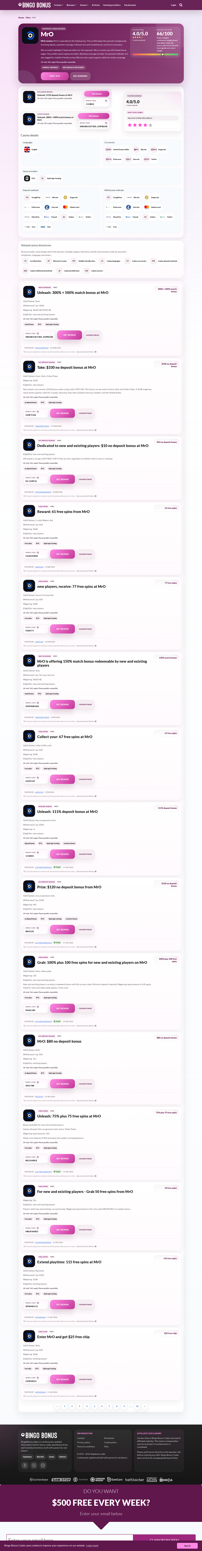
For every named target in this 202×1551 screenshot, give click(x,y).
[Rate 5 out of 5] (150, 125)
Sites (28, 17)
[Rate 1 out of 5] (129, 125)
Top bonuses (130, 5)
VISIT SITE (54, 76)
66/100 (165, 33)
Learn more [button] (92, 1545)
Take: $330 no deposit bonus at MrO (66, 367)
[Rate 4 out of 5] (145, 125)
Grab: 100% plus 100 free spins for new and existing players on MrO (92, 963)
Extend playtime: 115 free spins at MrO (69, 1262)
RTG (39, 324)
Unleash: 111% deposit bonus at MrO (54, 95)
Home (21, 17)
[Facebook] (25, 1465)
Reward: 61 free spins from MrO (63, 512)
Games (51, 1457)
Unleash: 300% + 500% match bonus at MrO (72, 293)
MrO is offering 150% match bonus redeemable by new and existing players (92, 663)
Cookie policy (110, 1442)
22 (137, 1406)
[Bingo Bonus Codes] (34, 5)
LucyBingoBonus (43, 867)
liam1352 (39, 567)
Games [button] (83, 5)
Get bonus (97, 93)
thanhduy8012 (42, 426)
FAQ (106, 1446)
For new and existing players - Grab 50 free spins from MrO (85, 1192)
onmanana (40, 1317)
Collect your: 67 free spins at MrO (64, 737)
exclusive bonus (69, 843)
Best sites (40, 1457)
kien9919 (39, 1096)
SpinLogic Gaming (52, 324)
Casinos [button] (57, 5)
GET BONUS (69, 335)
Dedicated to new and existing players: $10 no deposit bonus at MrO (92, 446)
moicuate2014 (42, 348)
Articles (96, 5)
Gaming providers (112, 5)
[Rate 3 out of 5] (140, 125)
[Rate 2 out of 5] (135, 125)
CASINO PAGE (92, 335)
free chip (28, 1369)
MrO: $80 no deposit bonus (59, 1041)
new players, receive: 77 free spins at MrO (71, 587)
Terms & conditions (86, 1446)
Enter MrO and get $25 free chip (63, 1337)
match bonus (29, 324)
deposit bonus (30, 843)
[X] (34, 1465)
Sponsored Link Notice (85, 352)
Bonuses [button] (71, 5)
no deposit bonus (31, 402)
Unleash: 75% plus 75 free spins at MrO (69, 1116)
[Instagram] (43, 1465)
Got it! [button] (187, 1545)
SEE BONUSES (80, 76)
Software (62, 1457)
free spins (28, 543)
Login (173, 5)
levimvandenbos (43, 492)
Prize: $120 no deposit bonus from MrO (69, 887)
